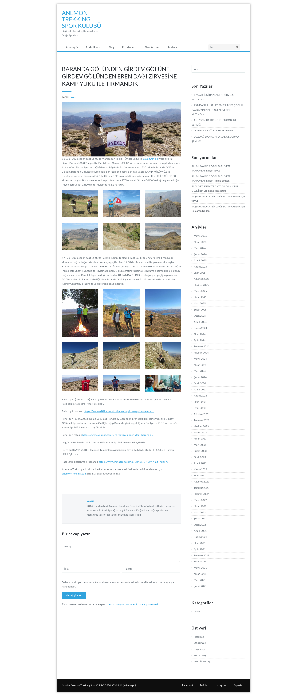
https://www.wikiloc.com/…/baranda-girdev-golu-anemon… (119, 411)
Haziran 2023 (201, 426)
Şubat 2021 (200, 585)
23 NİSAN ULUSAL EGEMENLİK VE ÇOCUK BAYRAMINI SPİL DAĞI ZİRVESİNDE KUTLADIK (217, 110)
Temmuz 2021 (201, 555)
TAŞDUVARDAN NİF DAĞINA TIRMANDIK (216, 196)
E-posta (238, 685)
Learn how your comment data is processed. (133, 604)
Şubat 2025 (200, 309)
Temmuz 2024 (201, 346)
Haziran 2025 (201, 284)
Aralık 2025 (200, 260)
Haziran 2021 (201, 561)
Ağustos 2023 (201, 413)
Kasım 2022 (200, 469)
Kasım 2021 (200, 536)
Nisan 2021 (200, 573)
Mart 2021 (200, 579)
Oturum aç (200, 642)
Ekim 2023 (199, 401)
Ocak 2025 (200, 315)
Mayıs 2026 (200, 235)
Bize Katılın (152, 47)
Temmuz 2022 (201, 487)
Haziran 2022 (201, 493)
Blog (111, 47)
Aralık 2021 (200, 530)
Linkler (171, 47)
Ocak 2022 (200, 524)
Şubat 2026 (200, 254)
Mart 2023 (200, 444)
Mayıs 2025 (200, 290)
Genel (197, 611)
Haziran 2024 (201, 352)
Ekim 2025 (199, 272)
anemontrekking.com (74, 473)
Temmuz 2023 (201, 420)
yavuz (72, 97)
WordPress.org (202, 661)
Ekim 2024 (199, 334)
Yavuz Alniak (150, 158)
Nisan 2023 (200, 438)
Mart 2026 (200, 247)
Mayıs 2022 (200, 500)
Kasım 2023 (200, 395)
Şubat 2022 (200, 518)
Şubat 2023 (200, 450)
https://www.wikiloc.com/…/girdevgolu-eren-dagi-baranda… (117, 434)
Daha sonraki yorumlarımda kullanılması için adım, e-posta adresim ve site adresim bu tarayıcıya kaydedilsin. (118, 584)
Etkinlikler (92, 47)
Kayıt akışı (199, 648)
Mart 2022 (200, 512)
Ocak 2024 (200, 383)
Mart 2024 (200, 370)
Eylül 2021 (199, 549)
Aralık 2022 (200, 463)
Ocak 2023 (200, 457)
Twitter (204, 685)
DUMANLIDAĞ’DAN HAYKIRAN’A (213, 130)
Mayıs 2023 (200, 432)
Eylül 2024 (199, 340)
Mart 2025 (200, 303)
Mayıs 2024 (200, 358)
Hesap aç (199, 636)
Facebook (187, 685)
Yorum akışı (200, 655)
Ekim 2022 (199, 475)
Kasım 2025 (200, 266)
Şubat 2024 (200, 377)
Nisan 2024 (200, 364)
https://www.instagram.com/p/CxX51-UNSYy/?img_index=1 (133, 461)
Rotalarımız (129, 47)
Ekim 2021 (199, 542)
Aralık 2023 (200, 389)
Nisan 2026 (200, 241)
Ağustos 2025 (201, 278)
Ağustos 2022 (201, 481)
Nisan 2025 (200, 297)
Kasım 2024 (200, 327)
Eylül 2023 (199, 407)
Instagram (221, 685)
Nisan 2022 (200, 506)
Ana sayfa (72, 47)
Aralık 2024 (200, 321)
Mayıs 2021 (200, 567)
